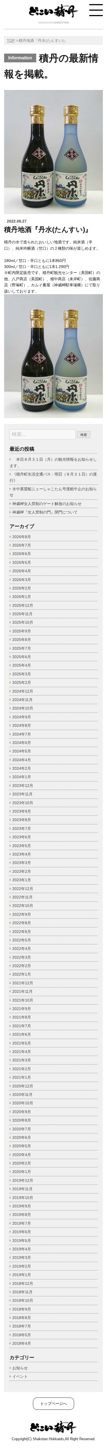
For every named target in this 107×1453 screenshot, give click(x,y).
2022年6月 (21, 931)
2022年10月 (22, 905)
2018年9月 (21, 1309)
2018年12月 (22, 1283)
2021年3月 (21, 1060)
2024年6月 (21, 742)
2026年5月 (21, 562)
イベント (20, 1376)
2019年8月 (21, 1214)
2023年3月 (21, 862)
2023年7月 (21, 828)
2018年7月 (21, 1326)
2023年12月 (22, 785)
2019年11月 (22, 1189)
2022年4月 (21, 948)
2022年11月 (22, 897)
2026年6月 (21, 554)
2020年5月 (21, 1146)
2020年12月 (22, 1086)
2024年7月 (21, 734)
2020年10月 (22, 1103)
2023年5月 (21, 846)
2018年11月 (22, 1292)
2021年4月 (21, 1051)
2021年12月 (22, 983)
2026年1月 (21, 596)
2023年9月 (21, 811)
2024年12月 (22, 691)
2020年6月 (21, 1137)
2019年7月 (21, 1223)
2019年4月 (21, 1249)
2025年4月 (21, 665)
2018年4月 (21, 1343)
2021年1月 (21, 1077)
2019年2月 (21, 1266)
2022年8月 (21, 923)
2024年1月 (21, 777)
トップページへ (53, 1403)
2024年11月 (22, 700)
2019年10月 (22, 1197)
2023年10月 (22, 803)
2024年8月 (21, 725)
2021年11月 (22, 991)
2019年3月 (21, 1257)
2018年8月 (21, 1317)
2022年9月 (21, 914)
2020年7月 (21, 1129)
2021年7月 (21, 1026)
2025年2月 (21, 682)
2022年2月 (21, 966)
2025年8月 (21, 639)
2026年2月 (21, 588)
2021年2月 (21, 1069)
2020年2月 (21, 1163)
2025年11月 (22, 614)
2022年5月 (21, 940)
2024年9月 (21, 717)
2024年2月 (21, 768)
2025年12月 (22, 605)
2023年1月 (21, 880)
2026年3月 (21, 579)
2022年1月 (21, 974)
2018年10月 (22, 1300)
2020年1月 (21, 1171)
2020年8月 (21, 1120)
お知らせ (20, 1368)
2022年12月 (22, 888)
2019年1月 (21, 1275)
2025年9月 (21, 631)
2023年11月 (22, 794)
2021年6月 (21, 1034)
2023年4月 (21, 854)
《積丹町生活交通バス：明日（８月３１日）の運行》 (53, 477)
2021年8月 (21, 1017)
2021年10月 (22, 1000)
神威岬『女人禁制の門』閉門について (45, 512)
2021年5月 (21, 1043)
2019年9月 (21, 1206)
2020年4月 (21, 1155)
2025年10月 (22, 622)
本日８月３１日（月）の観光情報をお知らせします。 (53, 462)
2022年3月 (21, 957)
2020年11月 (22, 1094)
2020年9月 (21, 1112)
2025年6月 (21, 657)
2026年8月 (21, 537)
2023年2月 (21, 871)
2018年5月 (21, 1335)
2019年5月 (21, 1240)
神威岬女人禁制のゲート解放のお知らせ (46, 503)
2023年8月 (21, 820)
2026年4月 (21, 571)
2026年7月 (21, 545)
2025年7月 (21, 648)
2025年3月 (21, 674)
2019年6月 (21, 1232)
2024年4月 (21, 760)
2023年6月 (21, 837)
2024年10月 (22, 708)
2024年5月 (21, 751)
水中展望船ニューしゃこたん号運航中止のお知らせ (53, 492)
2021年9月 (21, 1008)
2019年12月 (22, 1180)
